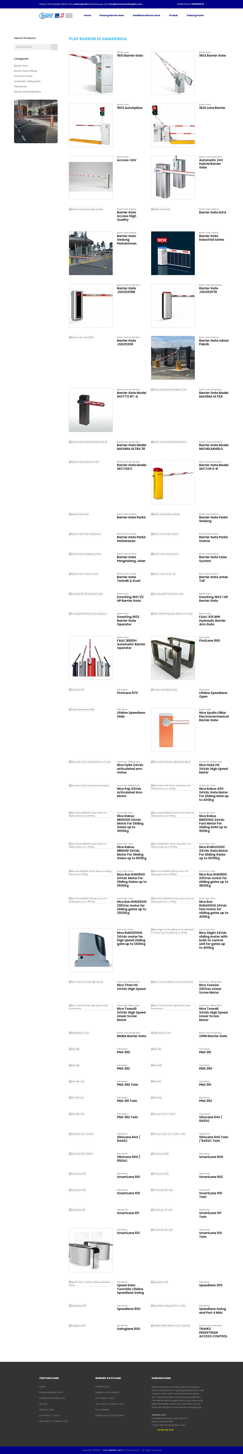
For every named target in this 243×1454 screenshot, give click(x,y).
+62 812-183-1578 (165, 1430)
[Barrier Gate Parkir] (79, 514)
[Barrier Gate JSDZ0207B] (173, 305)
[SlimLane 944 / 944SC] (81, 1133)
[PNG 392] (156, 1097)
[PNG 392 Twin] (77, 1113)
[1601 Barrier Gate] (91, 72)
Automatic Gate (23, 76)
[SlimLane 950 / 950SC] (81, 1153)
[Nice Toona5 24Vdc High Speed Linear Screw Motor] (91, 1007)
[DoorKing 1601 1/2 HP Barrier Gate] (86, 593)
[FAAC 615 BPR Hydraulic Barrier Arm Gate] (172, 613)
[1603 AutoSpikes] (91, 124)
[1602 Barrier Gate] (173, 72)
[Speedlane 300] (159, 1282)
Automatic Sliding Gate (27, 81)
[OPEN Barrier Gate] (161, 1032)
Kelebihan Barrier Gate (146, 15)
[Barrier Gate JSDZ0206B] (91, 305)
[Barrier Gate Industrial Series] (173, 253)
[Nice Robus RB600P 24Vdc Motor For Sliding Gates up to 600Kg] (91, 845)
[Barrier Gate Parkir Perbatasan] (85, 534)
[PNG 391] (156, 1081)
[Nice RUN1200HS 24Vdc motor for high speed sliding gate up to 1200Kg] (91, 949)
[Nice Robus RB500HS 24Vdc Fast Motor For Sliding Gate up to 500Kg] (173, 814)
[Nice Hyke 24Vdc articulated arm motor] (90, 761)
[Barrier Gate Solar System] (165, 553)
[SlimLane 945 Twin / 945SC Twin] (168, 1133)
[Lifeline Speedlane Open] (164, 689)
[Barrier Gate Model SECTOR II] (84, 461)
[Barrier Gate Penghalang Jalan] (85, 553)
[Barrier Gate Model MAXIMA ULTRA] (168, 389)
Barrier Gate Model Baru (27, 91)
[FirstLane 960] (173, 657)
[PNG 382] (74, 1065)
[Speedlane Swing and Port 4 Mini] (168, 1305)
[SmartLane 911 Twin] (161, 1209)
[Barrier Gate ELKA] (160, 209)
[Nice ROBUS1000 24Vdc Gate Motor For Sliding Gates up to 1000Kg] (173, 845)
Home (87, 15)
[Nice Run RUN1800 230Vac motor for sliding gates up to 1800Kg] (173, 872)
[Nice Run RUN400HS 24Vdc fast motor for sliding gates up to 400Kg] (173, 900)
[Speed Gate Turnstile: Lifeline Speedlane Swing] (91, 1283)
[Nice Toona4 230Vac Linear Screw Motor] (172, 982)
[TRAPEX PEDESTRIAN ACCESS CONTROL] (170, 1325)
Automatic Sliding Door (53, 1421)
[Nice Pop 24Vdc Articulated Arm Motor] (89, 785)
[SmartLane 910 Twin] (162, 1190)
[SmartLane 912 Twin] (162, 1229)
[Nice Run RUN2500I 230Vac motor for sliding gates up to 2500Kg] (91, 900)
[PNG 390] (156, 1065)
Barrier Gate (21, 65)
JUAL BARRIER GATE (113, 1450)
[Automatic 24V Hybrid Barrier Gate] (173, 177)
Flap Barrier (20, 86)
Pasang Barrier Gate (111, 15)
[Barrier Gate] (36, 121)
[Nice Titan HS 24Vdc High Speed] (86, 982)
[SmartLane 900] (160, 1153)
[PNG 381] (156, 1049)
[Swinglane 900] (77, 1325)
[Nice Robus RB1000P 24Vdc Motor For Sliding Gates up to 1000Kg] (91, 814)
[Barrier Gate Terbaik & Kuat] (83, 573)
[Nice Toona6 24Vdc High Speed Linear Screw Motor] (173, 1007)
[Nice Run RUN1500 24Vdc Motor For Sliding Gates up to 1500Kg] (91, 872)
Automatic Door (49, 1415)
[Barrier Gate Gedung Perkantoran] (91, 253)
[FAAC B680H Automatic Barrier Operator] (91, 657)
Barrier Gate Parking (25, 70)
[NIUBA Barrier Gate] (79, 1032)
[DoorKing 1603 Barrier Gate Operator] (88, 613)
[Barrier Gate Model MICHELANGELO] (169, 441)
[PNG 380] (74, 1049)
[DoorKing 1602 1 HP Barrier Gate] (167, 593)
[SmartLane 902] (159, 1173)
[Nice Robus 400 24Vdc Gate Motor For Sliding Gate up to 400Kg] (173, 786)
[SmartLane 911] (77, 1209)
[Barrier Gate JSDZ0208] (81, 337)
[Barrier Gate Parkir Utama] (164, 534)
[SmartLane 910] (77, 1190)
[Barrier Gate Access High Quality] (86, 209)
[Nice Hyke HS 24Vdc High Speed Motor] (171, 761)
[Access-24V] (91, 177)
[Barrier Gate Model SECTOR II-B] (173, 482)
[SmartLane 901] (77, 1173)
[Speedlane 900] (77, 1305)
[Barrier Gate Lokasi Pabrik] (173, 357)
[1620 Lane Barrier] (173, 124)
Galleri (43, 1404)
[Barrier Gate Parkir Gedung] (165, 514)
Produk (173, 15)
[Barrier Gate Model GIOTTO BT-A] (91, 410)
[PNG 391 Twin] (76, 1097)
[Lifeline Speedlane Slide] (81, 709)
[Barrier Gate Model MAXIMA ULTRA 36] (88, 441)
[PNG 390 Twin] (77, 1081)
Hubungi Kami (195, 15)
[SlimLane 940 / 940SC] (163, 1113)
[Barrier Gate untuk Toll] (163, 573)
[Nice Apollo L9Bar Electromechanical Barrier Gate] (173, 729)
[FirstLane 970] (76, 689)
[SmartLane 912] (91, 1250)
